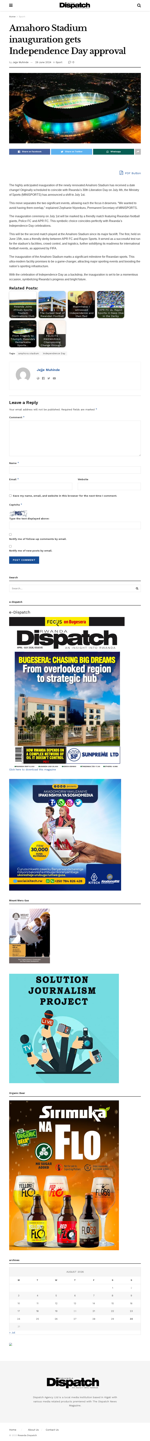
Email (14, 479)
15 (112, 1303)
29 (112, 1319)
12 (56, 1303)
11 (37, 1303)
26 (56, 1319)
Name (14, 463)
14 (94, 1303)
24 (18, 1319)
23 (131, 1311)
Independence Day (54, 353)
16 (131, 1303)
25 (37, 1319)
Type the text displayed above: (29, 518)
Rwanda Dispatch (27, 1435)
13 (75, 1303)
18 (37, 1311)
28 (93, 1319)
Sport (22, 16)
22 (112, 1311)
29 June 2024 (43, 62)
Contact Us (52, 1429)
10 (19, 1303)
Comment (17, 417)
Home (12, 16)
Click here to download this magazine (32, 769)
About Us (33, 1429)
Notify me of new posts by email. (30, 550)
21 (94, 1311)
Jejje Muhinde (21, 62)
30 (131, 1319)
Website (83, 479)
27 (75, 1319)
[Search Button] (137, 588)
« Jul (12, 1332)
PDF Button (132, 173)
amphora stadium (28, 353)
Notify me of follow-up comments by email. (38, 538)
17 (19, 1311)
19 (56, 1311)
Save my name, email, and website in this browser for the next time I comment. (65, 495)
